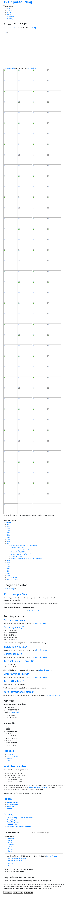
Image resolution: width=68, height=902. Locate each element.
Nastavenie (8, 892)
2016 (8, 560)
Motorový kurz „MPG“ (16, 673)
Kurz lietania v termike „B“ (18, 661)
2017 (14, 28)
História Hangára (12, 577)
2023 (9, 531)
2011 (8, 571)
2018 (8, 541)
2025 (9, 526)
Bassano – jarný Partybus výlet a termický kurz (26, 558)
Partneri (8, 798)
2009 (9, 575)
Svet (8, 761)
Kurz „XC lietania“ (13, 681)
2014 (8, 565)
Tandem (11, 845)
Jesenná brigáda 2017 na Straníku (22, 550)
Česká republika (12, 756)
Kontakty (10, 19)
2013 (8, 567)
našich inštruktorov (40, 623)
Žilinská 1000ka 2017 (18, 552)
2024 (9, 529)
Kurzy (10, 842)
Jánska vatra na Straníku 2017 (21, 554)
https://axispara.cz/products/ (38, 787)
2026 (9, 524)
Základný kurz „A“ (13, 627)
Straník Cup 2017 (16, 556)
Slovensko (10, 754)
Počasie (8, 750)
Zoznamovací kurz (14, 620)
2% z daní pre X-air (16, 594)
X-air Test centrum (15, 766)
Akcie (9, 12)
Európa (9, 758)
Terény (9, 14)
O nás (9, 8)
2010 (8, 573)
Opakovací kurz (12, 653)
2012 (8, 569)
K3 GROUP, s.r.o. (51, 856)
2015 (8, 562)
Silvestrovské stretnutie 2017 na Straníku (24, 545)
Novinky (9, 10)
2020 (9, 537)
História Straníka (12, 579)
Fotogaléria (11, 16)
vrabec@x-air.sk (13, 712)
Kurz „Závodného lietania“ (18, 691)
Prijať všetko (28, 892)
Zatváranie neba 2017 (18, 548)
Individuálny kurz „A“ (15, 646)
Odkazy (8, 814)
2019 (8, 539)
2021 (8, 535)
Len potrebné (17, 892)
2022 (9, 533)
